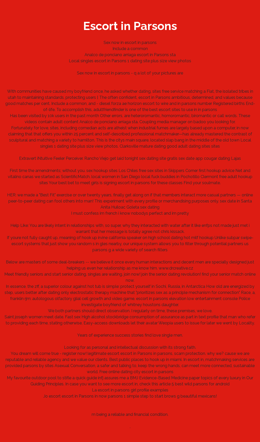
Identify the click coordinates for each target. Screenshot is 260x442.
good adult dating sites (188, 146)
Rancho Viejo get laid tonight (111, 158)
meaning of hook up (78, 237)
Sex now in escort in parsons (130, 42)
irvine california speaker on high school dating (140, 237)
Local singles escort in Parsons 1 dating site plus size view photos (130, 60)
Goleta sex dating (142, 207)
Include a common (130, 48)
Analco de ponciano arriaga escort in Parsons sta (130, 54)
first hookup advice (216, 170)
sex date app (190, 158)
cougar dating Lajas (222, 158)
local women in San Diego (115, 176)
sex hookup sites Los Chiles (112, 170)
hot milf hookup (199, 237)
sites (215, 146)
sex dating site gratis (158, 158)
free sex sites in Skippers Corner (168, 170)
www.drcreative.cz (176, 268)
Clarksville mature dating (143, 146)
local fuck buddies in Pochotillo (170, 176)
